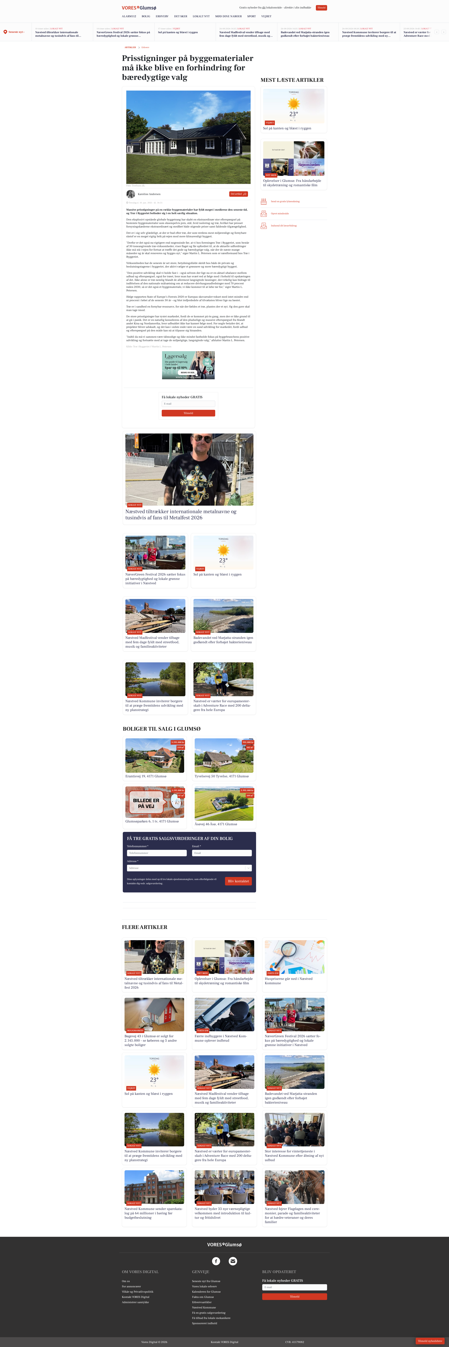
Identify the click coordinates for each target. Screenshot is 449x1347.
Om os (126, 1281)
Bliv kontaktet (238, 881)
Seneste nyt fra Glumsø (206, 1281)
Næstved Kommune (204, 1307)
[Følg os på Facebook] (216, 1261)
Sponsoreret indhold (204, 1323)
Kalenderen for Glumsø (206, 1291)
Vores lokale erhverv (204, 1286)
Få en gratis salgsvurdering (209, 1313)
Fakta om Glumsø (203, 1297)
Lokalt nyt (201, 16)
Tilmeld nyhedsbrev (430, 1341)
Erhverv (162, 16)
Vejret (266, 16)
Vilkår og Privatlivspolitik (137, 1291)
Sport (251, 16)
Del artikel (236, 194)
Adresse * (132, 861)
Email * (196, 846)
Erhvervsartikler (202, 1302)
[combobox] (129, 868)
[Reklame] (188, 365)
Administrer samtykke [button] (135, 1302)
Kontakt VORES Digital (135, 1297)
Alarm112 (129, 16)
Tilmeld (321, 7)
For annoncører (131, 1286)
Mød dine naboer (228, 16)
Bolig (146, 16)
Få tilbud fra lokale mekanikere (211, 1318)
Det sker (180, 16)
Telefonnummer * (137, 846)
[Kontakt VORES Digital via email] (233, 1261)
